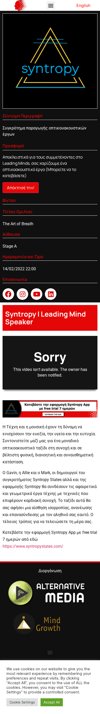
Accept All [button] (52, 702)
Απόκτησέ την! (20, 187)
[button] (50, 5)
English (83, 5)
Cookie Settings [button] (22, 702)
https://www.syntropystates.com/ (33, 546)
